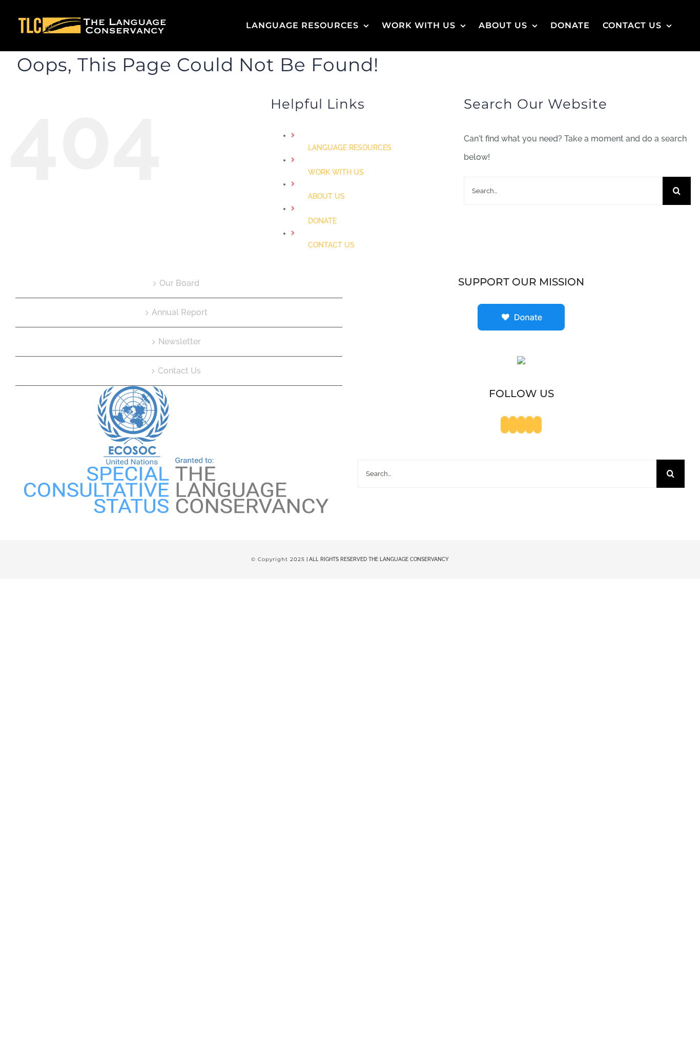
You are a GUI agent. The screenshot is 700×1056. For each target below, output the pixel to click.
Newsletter (179, 341)
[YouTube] (521, 424)
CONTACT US (331, 245)
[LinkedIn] (537, 424)
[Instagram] (529, 424)
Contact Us (179, 371)
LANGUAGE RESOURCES (350, 147)
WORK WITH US (336, 172)
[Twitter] (513, 424)
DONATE (322, 221)
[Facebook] (505, 424)
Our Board (179, 283)
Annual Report (180, 312)
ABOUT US (326, 196)
